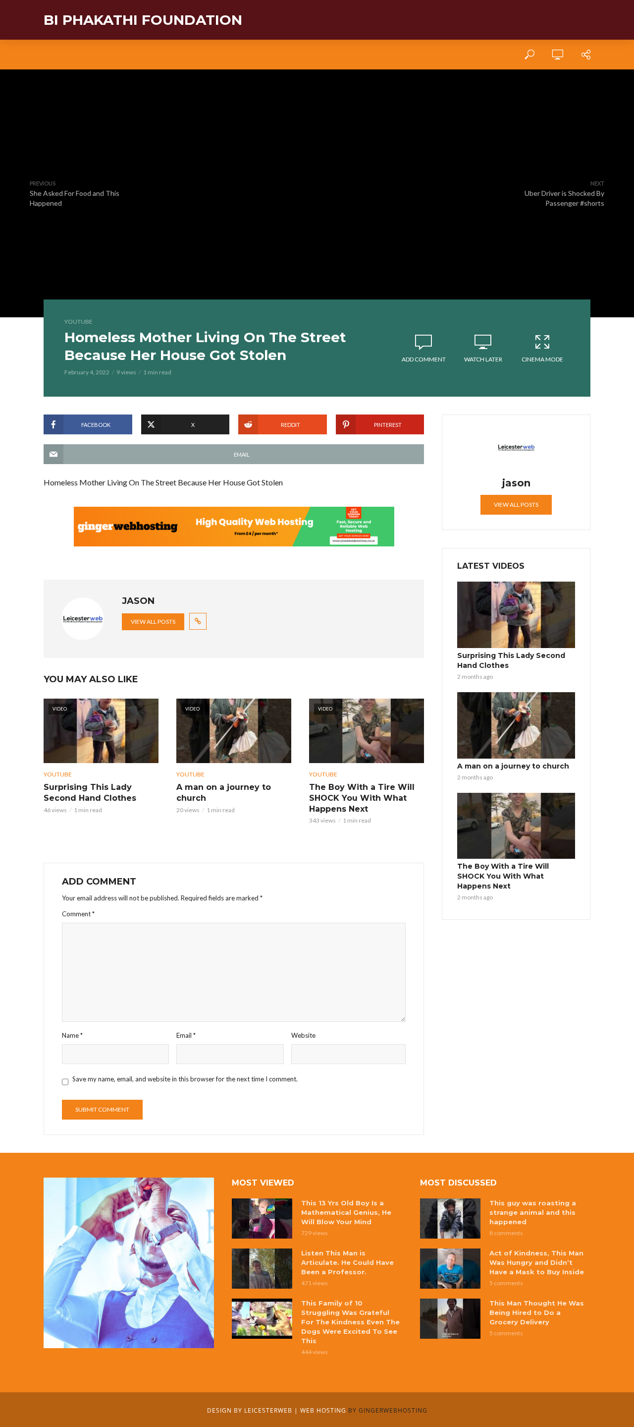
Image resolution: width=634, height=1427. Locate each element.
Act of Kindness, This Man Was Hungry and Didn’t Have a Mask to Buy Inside (536, 1262)
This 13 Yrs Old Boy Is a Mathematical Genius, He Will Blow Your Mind (346, 1212)
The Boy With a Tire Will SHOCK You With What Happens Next (362, 797)
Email (186, 1035)
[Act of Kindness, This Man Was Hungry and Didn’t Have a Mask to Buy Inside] (450, 1269)
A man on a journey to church (223, 792)
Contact (170, 55)
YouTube (78, 321)
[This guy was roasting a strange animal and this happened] (450, 1218)
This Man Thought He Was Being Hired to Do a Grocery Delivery (536, 1312)
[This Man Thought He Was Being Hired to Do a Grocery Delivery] (450, 1319)
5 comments (506, 1283)
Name (72, 1035)
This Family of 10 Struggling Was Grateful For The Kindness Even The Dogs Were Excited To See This (350, 1322)
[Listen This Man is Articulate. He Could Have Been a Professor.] (262, 1269)
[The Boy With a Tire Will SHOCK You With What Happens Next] (516, 826)
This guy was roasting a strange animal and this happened (532, 1212)
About (91, 55)
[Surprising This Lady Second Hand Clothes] (516, 615)
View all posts (153, 621)
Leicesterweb (268, 1410)
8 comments (506, 1233)
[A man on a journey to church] (516, 725)
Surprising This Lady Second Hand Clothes (90, 792)
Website (303, 1035)
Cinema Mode (542, 359)
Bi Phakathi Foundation (143, 20)
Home (53, 55)
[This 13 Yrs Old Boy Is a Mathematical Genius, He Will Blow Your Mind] (262, 1218)
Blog (128, 55)
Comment (78, 914)
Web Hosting (323, 1410)
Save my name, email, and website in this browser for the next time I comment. (185, 1079)
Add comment (424, 359)
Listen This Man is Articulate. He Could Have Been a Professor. (347, 1262)
